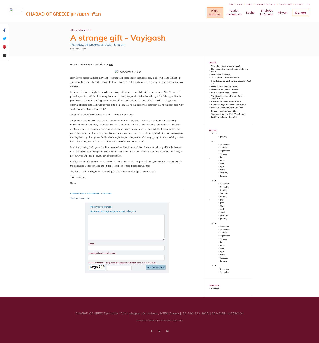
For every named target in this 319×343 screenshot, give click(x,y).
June (222, 160)
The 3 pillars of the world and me (226, 78)
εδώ (111, 64)
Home (231, 4)
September (225, 151)
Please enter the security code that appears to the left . (122, 263)
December (224, 184)
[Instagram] (167, 331)
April (222, 166)
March (223, 170)
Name (91, 244)
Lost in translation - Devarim (224, 117)
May (222, 163)
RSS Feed (215, 288)
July (221, 157)
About (240, 4)
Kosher (251, 12)
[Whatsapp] (159, 331)
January (223, 136)
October (223, 147)
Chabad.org (152, 320)
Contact (299, 4)
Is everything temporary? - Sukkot (226, 101)
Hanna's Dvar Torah (81, 30)
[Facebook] (151, 331)
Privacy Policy (177, 320)
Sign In (249, 4)
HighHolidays (214, 12)
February (224, 173)
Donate (300, 12)
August (223, 154)
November (224, 144)
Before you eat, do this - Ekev (224, 111)
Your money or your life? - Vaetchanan (228, 114)
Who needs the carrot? (221, 74)
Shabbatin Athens (266, 12)
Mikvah (283, 12)
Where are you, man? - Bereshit (225, 89)
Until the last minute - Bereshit (224, 93)
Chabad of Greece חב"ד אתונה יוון (63, 14)
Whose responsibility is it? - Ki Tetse (227, 108)
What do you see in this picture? (225, 66)
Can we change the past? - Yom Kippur (228, 104)
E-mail (102, 253)
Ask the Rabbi (285, 4)
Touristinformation (234, 12)
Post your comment (101, 206)
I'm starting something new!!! (224, 86)
